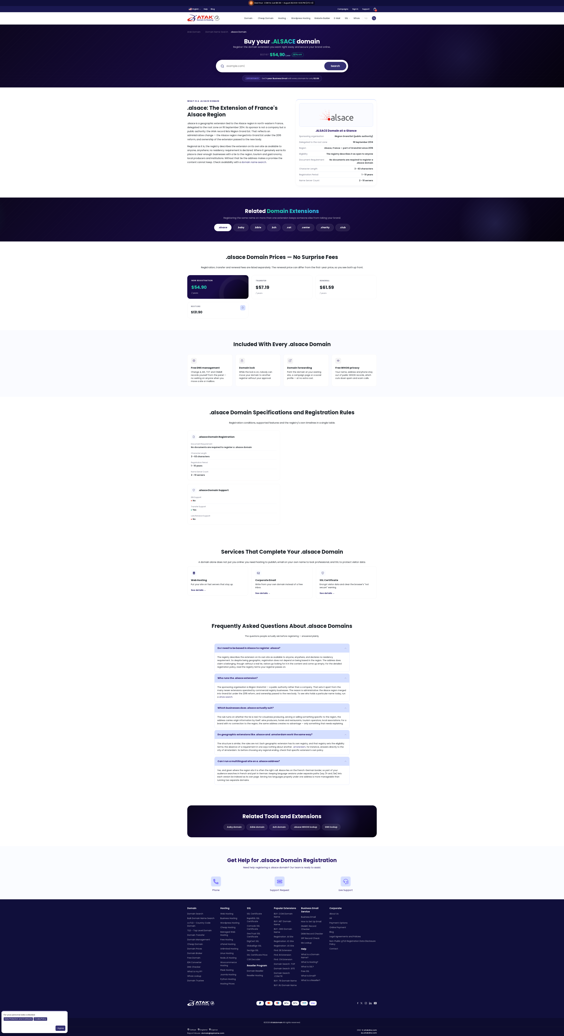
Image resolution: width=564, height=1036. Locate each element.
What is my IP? (194, 971)
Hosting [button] (282, 18)
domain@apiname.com (212, 1033)
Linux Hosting (227, 953)
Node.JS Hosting (228, 957)
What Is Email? (308, 975)
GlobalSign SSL (254, 945)
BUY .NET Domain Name (282, 923)
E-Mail (337, 18)
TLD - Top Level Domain (199, 930)
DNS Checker (193, 966)
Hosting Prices (227, 983)
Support (366, 9)
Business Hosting (228, 918)
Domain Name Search (216, 31)
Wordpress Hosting (300, 18)
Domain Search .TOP (284, 964)
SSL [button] (346, 18)
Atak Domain (193, 31)
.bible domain (257, 827)
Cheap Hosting (227, 927)
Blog (213, 9)
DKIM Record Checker (312, 933)
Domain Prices (194, 948)
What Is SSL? (307, 966)
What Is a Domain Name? (310, 956)
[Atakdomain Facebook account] (357, 1003)
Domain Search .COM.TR (282, 975)
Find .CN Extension (283, 959)
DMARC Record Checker (308, 928)
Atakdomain (276, 1022)
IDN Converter (194, 962)
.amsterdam (299, 746)
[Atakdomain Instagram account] (366, 1003)
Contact (333, 948)
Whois (357, 18)
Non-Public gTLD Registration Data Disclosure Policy (352, 943)
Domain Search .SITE (284, 968)
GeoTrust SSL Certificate (253, 935)
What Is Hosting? (309, 962)
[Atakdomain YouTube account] (375, 1003)
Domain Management (198, 939)
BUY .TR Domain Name (285, 980)
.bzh (273, 227)
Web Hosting (226, 913)
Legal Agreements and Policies (345, 936)
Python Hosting (228, 979)
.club (343, 227)
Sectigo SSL (252, 950)
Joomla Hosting (228, 974)
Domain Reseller (255, 970)
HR (330, 918)
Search (335, 66)
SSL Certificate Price (257, 954)
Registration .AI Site (283, 936)
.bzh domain (279, 827)
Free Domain (193, 957)
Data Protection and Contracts (18, 1019)
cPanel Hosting (227, 944)
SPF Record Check (310, 938)
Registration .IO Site (284, 941)
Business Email (308, 916)
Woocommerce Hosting (228, 964)
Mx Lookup (306, 942)
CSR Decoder (253, 959)
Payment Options (338, 922)
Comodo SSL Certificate (253, 927)
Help (206, 9)
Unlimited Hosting (229, 948)
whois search (226, 696)
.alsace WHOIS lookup (305, 827)
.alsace (222, 227)
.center (306, 227)
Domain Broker (194, 953)
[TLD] (374, 18)
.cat (289, 227)
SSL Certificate (254, 913)
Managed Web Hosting (227, 933)
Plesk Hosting (227, 970)
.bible (258, 227)
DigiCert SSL (253, 941)
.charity (324, 227)
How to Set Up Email (311, 921)
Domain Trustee (195, 980)
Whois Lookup (194, 976)
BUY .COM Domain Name (283, 915)
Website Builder (322, 18)
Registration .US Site (284, 945)
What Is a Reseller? (310, 980)
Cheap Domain (265, 18)
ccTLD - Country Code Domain (198, 924)
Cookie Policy (40, 1019)
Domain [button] (248, 18)
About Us (334, 913)
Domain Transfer (196, 935)
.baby (240, 227)
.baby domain (234, 827)
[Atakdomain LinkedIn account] (370, 1003)
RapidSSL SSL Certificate (253, 920)
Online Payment (337, 927)
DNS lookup (331, 827)
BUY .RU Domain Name (285, 985)
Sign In (355, 9)
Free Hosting (226, 939)
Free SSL (305, 971)
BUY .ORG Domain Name (283, 931)
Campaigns (343, 9)
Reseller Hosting (255, 975)
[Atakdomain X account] (361, 1003)
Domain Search (195, 913)
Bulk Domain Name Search (200, 918)
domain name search (253, 162)
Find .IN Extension (282, 954)
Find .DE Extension (283, 950)
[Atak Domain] (203, 18)
